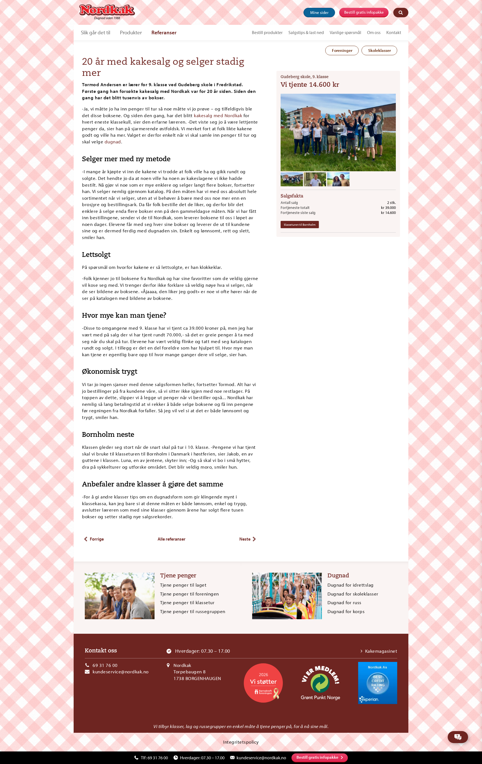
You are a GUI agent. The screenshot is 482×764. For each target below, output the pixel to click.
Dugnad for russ (344, 602)
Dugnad (338, 576)
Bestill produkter (267, 32)
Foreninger (342, 50)
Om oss (373, 32)
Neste (244, 539)
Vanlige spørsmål (345, 32)
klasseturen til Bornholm (299, 224)
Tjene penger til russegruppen (192, 611)
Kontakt (393, 32)
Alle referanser (171, 539)
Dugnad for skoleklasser (353, 594)
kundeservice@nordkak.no (121, 671)
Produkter (131, 32)
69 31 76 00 (105, 665)
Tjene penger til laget (183, 585)
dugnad (113, 141)
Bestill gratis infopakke (364, 12)
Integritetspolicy (241, 742)
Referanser (164, 32)
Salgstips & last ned (306, 32)
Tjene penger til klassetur (187, 602)
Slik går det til (95, 32)
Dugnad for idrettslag (350, 585)
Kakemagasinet (381, 651)
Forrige (97, 539)
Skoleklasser (379, 50)
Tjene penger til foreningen (189, 594)
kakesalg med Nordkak (218, 115)
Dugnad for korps (346, 611)
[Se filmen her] (338, 128)
